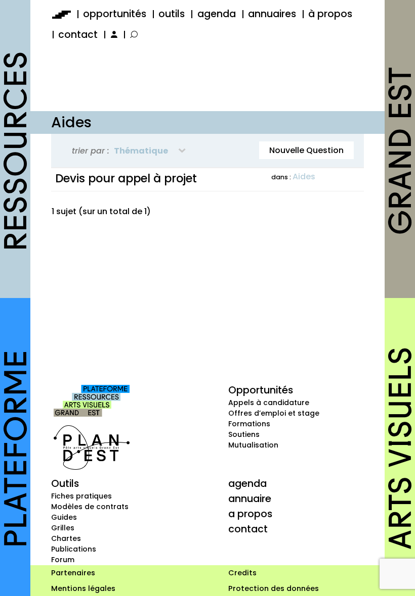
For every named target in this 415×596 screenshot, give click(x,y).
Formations (249, 424)
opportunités (114, 14)
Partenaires (73, 572)
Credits (242, 572)
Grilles (62, 528)
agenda (216, 14)
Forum (62, 560)
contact (78, 34)
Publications (73, 549)
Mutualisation (253, 445)
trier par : (90, 151)
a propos (250, 514)
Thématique (141, 151)
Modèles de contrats (90, 507)
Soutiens (244, 434)
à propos (330, 14)
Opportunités (260, 390)
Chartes (66, 538)
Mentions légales (83, 588)
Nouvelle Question (306, 150)
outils (171, 14)
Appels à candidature (268, 403)
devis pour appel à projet (126, 178)
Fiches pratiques (81, 496)
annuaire (249, 498)
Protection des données (273, 588)
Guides (64, 517)
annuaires (272, 14)
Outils (65, 483)
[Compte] (113, 34)
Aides (304, 176)
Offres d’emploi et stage (273, 413)
